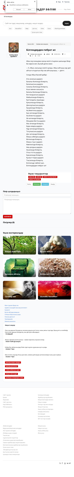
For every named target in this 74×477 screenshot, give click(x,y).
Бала (49, 28)
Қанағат (7, 310)
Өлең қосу (41, 433)
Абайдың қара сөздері (10, 433)
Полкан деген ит (10, 317)
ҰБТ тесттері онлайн (44, 419)
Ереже (5, 397)
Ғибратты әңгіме (34, 179)
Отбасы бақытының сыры (13, 314)
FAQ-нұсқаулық (7, 407)
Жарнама (6, 400)
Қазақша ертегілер (44, 416)
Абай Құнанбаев (60, 28)
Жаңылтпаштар (43, 407)
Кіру (59, 2)
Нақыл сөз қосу (42, 428)
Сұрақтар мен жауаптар (10, 438)
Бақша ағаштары (13, 251)
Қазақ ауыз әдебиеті (13, 55)
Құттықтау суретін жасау (10, 452)
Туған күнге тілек (37, 32)
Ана (10, 28)
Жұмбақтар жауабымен (45, 397)
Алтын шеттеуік (47, 274)
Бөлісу (29, 184)
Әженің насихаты (10, 321)
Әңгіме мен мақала (42, 44)
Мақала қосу (42, 426)
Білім (42, 28)
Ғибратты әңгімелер (50, 177)
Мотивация (41, 414)
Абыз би (31, 177)
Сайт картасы (7, 402)
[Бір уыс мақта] (54, 245)
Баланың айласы (12, 274)
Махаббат (18, 28)
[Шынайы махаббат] (54, 290)
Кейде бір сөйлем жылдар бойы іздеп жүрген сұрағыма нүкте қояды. (26, 347)
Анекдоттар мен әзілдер (45, 404)
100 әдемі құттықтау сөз (10, 450)
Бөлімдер (8, 16)
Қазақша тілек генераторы (11, 454)
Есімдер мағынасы (43, 411)
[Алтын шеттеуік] (54, 267)
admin (48, 54)
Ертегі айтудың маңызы (12, 312)
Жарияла (7, 216)
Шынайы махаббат (48, 296)
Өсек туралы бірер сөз (11, 305)
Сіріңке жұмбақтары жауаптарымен (14, 442)
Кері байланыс (7, 404)
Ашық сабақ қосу (43, 430)
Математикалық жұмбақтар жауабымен (15, 445)
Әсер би (39, 177)
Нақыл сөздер (42, 402)
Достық (34, 28)
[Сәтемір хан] (19, 290)
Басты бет (31, 44)
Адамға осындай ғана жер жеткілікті (16, 308)
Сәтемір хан (10, 296)
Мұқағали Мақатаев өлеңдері (12, 428)
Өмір (27, 28)
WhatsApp (37, 184)
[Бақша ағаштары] (19, 245)
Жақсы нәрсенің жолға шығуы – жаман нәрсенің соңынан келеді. (24, 340)
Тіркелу (66, 2)
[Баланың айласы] (19, 267)
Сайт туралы (7, 395)
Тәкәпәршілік (9, 319)
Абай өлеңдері (7, 426)
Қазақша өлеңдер (43, 395)
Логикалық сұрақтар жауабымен (13, 440)
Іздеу (67, 23)
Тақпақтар (6, 435)
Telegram (45, 184)
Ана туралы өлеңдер (9, 430)
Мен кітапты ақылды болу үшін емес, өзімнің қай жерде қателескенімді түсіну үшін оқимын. (33, 355)
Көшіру (53, 184)
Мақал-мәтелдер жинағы (45, 400)
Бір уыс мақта (46, 251)
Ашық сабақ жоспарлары (45, 409)
